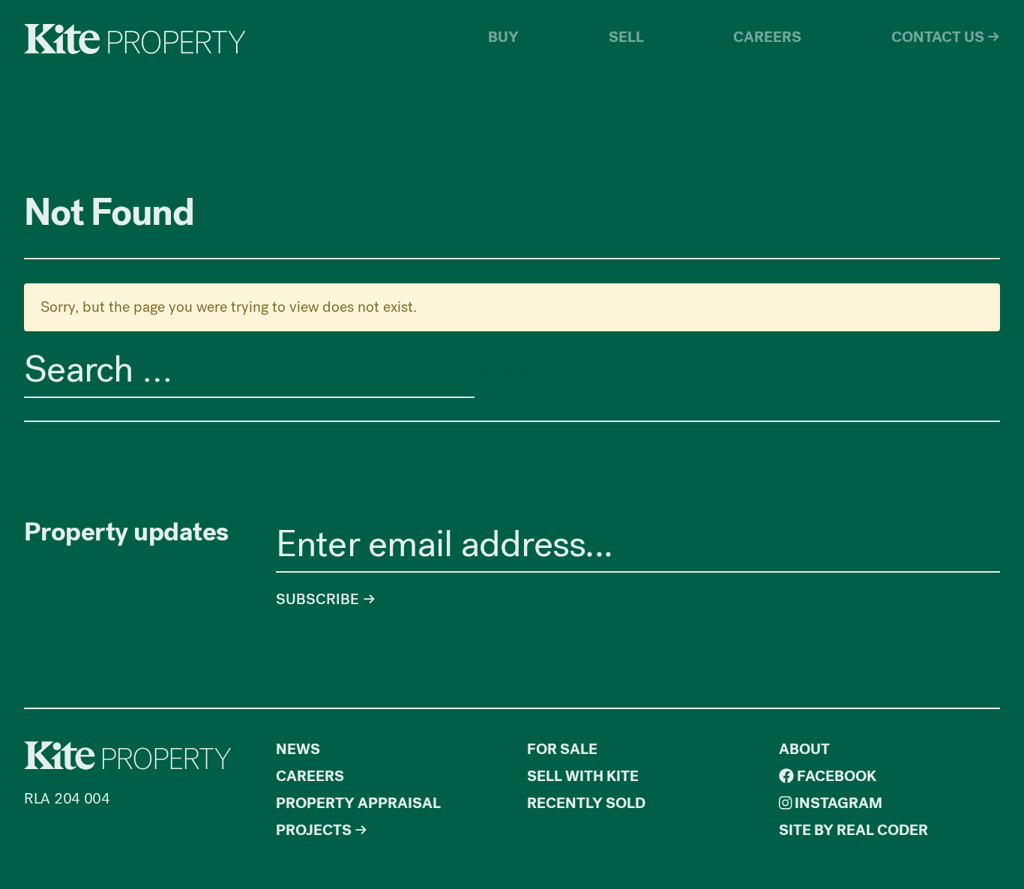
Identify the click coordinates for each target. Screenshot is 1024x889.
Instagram (837, 803)
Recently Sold (586, 803)
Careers (767, 37)
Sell (626, 37)
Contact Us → (945, 37)
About (804, 749)
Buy (503, 37)
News (298, 749)
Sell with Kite (583, 776)
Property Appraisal (358, 803)
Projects (314, 830)
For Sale (562, 749)
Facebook (835, 776)
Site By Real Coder (853, 830)
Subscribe (319, 599)
